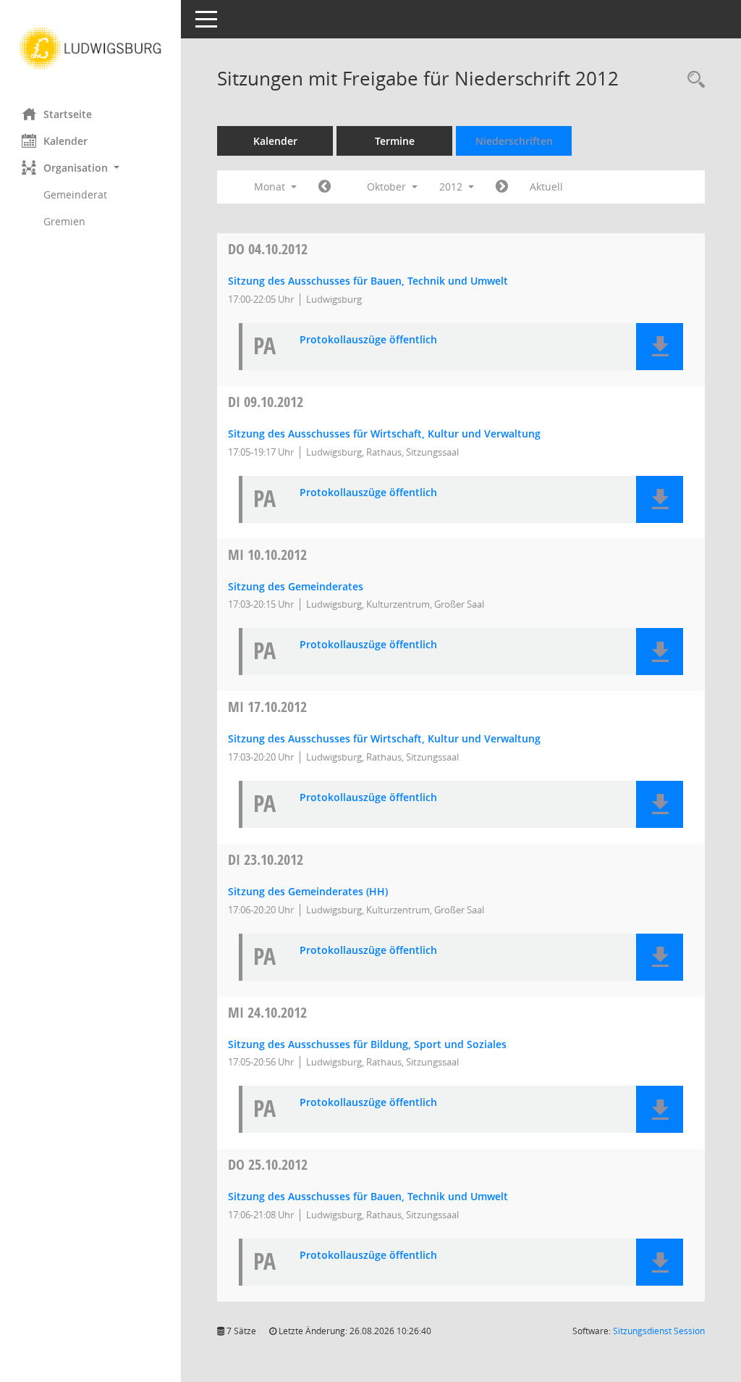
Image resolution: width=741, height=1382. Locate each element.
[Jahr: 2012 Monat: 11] (502, 187)
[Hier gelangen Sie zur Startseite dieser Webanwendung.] (90, 48)
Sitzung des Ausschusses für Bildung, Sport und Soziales (367, 1044)
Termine (395, 141)
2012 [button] (452, 186)
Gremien (64, 221)
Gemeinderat (75, 194)
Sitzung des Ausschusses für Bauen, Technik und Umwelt (368, 281)
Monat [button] (271, 186)
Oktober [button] (388, 186)
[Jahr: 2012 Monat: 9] (325, 187)
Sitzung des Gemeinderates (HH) (308, 891)
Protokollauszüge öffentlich (368, 340)
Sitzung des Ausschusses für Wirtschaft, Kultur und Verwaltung (384, 433)
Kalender (65, 141)
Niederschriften (514, 141)
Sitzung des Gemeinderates (295, 586)
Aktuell (546, 186)
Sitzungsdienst (659, 1331)
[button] (90, 167)
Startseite (67, 114)
